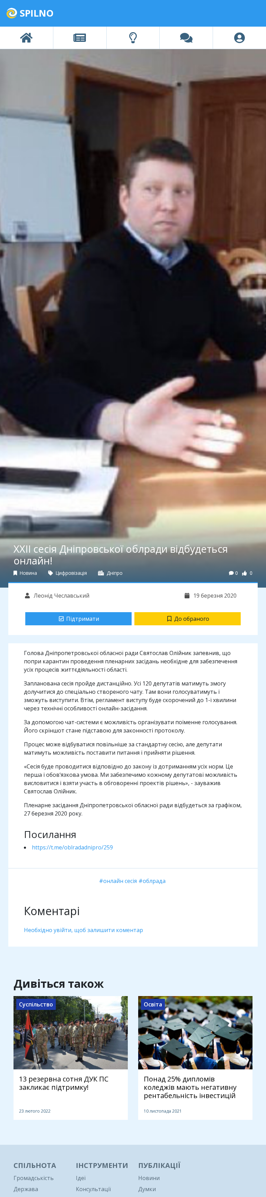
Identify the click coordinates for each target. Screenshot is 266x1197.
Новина (27, 573)
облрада (154, 881)
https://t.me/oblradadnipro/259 (72, 847)
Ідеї (81, 1178)
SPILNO (35, 13)
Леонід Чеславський (60, 595)
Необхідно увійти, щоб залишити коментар (83, 930)
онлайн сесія (120, 881)
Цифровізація (70, 573)
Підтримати (82, 619)
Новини (149, 1178)
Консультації (93, 1189)
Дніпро (114, 573)
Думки (147, 1189)
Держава (26, 1189)
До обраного (191, 619)
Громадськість (34, 1178)
